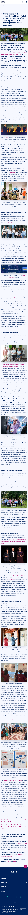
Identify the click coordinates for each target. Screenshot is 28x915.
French (6, 856)
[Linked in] (7, 896)
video (7, 137)
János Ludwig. (12, 172)
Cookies (14, 902)
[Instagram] (16, 896)
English (25, 843)
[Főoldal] (3, 1)
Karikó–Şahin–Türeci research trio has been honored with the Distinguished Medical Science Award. (13, 541)
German (10, 856)
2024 (8, 5)
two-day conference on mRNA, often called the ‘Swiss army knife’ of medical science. (14, 53)
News (2, 5)
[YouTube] (20, 896)
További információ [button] (7, 912)
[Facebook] (11, 896)
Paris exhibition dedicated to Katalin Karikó (12, 780)
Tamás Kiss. (9, 222)
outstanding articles (13, 297)
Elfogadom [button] (22, 909)
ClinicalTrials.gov (12, 579)
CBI (15, 242)
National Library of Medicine (19, 575)
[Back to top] (25, 866)
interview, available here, (13, 719)
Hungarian (19, 843)
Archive (5, 5)
